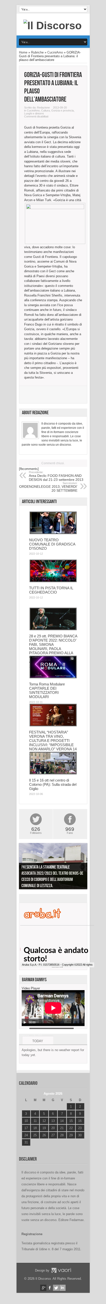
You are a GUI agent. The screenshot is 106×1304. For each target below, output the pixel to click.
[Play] (25, 1022)
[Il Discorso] (52, 25)
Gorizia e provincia (62, 110)
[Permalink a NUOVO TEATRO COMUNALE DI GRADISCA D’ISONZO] (53, 533)
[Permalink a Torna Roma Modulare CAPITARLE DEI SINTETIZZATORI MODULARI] (53, 677)
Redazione (43, 107)
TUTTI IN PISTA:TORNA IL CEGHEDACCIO (51, 590)
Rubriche (37, 52)
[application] (53, 1008)
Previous (24, 867)
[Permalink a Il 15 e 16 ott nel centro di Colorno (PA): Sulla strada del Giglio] (53, 773)
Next (82, 867)
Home (23, 52)
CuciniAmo (55, 52)
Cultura (45, 110)
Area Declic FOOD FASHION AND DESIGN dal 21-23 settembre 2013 (56, 476)
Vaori (61, 1270)
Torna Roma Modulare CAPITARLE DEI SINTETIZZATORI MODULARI (47, 690)
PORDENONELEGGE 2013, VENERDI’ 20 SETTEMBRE (47, 487)
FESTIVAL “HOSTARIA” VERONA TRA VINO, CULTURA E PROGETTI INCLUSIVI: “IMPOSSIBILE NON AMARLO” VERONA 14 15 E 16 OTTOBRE (53, 742)
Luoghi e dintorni (34, 113)
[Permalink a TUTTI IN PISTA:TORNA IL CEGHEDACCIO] (53, 581)
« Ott (25, 1148)
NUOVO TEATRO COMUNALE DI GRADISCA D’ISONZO (52, 544)
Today (37, 1041)
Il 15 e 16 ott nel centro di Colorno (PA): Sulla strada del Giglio (52, 784)
